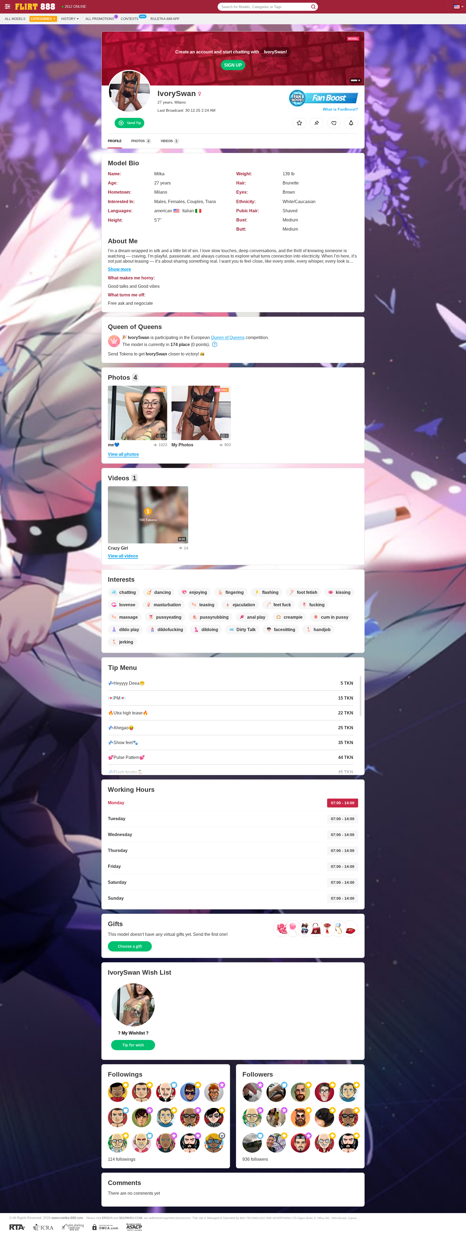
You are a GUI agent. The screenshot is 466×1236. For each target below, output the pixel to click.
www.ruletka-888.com (67, 1218)
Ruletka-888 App (164, 19)
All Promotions (99, 19)
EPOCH (107, 1218)
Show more (119, 269)
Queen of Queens (228, 337)
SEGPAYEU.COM (130, 1218)
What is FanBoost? (340, 109)
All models (15, 19)
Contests (129, 19)
